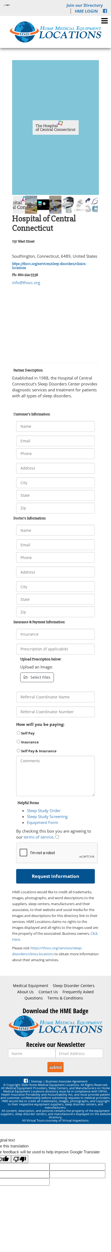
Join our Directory (85, 5)
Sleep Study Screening (47, 816)
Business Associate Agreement (67, 1081)
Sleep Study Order (44, 810)
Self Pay (27, 733)
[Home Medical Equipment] (55, 1026)
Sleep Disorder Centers (74, 985)
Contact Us (48, 991)
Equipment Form (42, 822)
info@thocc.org (26, 282)
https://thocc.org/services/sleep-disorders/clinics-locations (49, 265)
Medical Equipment (30, 985)
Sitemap (36, 1081)
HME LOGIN (86, 11)
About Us (25, 991)
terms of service (38, 837)
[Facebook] (105, 11)
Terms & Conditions (65, 998)
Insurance (29, 742)
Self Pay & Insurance (38, 751)
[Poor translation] (19, 1159)
